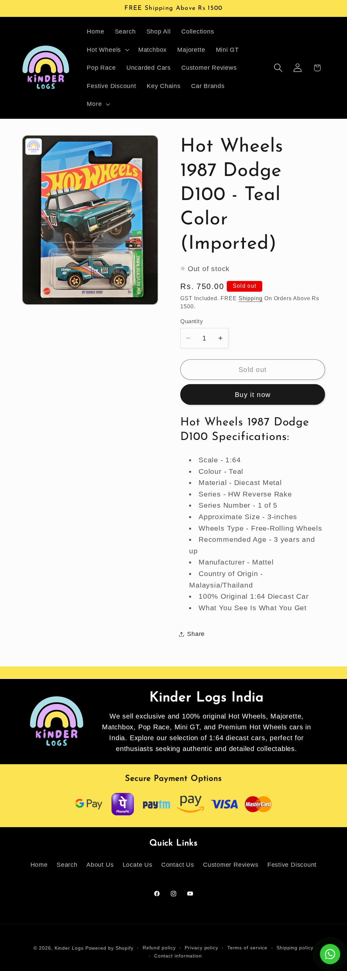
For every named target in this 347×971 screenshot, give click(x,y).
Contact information (178, 955)
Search (67, 864)
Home (39, 864)
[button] (107, 50)
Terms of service (247, 947)
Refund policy (159, 947)
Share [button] (196, 634)
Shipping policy (295, 947)
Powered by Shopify (109, 948)
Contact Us (177, 864)
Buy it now (252, 394)
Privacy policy (201, 947)
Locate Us (137, 864)
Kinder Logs (69, 948)
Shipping (251, 298)
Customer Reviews (230, 864)
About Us (100, 864)
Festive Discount (292, 864)
